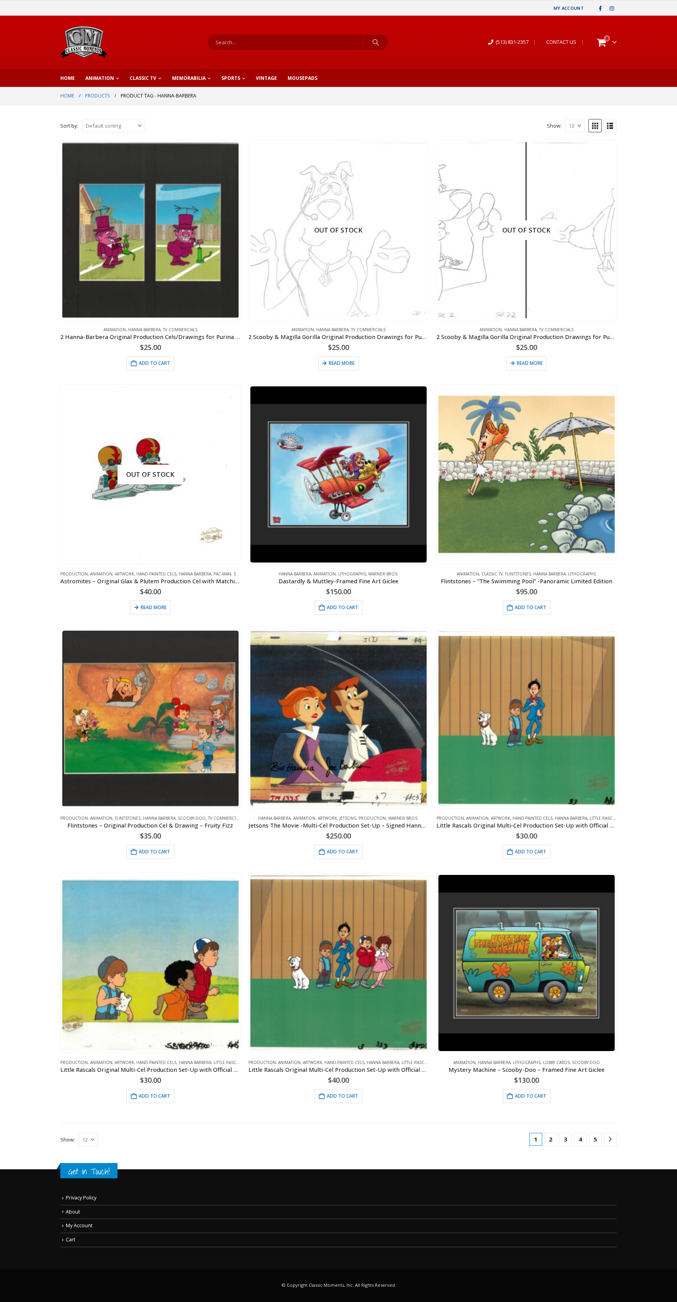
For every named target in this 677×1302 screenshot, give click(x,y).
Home (67, 78)
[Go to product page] (150, 230)
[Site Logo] (83, 42)
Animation (99, 78)
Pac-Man (222, 574)
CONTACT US (561, 42)
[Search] (376, 42)
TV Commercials (180, 329)
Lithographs (352, 574)
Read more (342, 363)
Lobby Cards (556, 1062)
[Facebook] (601, 8)
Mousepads (302, 78)
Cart (70, 1239)
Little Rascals (604, 818)
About (73, 1211)
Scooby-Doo (192, 818)
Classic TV (143, 78)
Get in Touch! (89, 1171)
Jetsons (347, 818)
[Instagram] (611, 8)
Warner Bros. (383, 574)
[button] (595, 125)
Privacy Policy (81, 1197)
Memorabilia (189, 78)
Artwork (124, 574)
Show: (554, 125)
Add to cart (154, 363)
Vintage (266, 78)
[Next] (610, 1139)
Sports (230, 78)
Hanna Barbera (144, 329)
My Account (569, 8)
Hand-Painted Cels (156, 574)
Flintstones (518, 574)
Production (74, 574)
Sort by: (69, 125)
